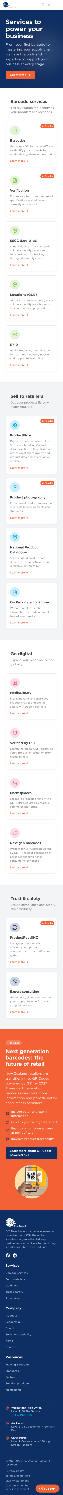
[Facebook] (8, 1255)
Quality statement (17, 1480)
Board (10, 1328)
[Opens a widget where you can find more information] (47, 1489)
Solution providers (17, 1383)
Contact (11, 1347)
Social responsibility (18, 1334)
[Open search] (43, 5)
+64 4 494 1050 (21, 1415)
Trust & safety (14, 1291)
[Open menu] (56, 4)
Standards (12, 1370)
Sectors (10, 1377)
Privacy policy (15, 1470)
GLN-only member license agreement (18, 1487)
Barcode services (17, 1273)
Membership (14, 1389)
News (9, 1340)
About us (11, 1315)
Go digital (12, 1285)
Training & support (17, 1364)
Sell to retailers (15, 1279)
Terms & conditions (18, 1475)
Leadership (13, 1322)
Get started (18, 75)
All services (13, 1298)
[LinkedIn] (15, 1255)
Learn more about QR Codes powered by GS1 (30, 1153)
